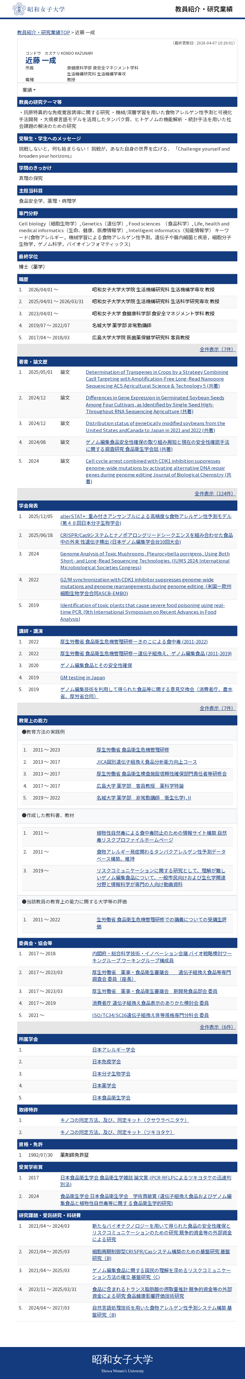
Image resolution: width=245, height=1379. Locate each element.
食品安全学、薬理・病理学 (47, 200)
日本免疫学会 (106, 1061)
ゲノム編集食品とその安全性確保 (96, 665)
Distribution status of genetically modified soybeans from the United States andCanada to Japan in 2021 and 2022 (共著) (155, 426)
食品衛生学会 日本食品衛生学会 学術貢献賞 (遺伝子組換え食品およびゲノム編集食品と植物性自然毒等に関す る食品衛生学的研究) (146, 1199)
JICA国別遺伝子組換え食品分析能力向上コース (147, 761)
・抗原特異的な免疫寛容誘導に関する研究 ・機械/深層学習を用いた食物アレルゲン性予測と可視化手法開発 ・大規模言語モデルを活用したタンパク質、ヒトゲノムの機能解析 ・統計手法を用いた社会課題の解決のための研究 (125, 119)
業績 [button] (27, 89)
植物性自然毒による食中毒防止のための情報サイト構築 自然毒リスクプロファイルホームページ (162, 836)
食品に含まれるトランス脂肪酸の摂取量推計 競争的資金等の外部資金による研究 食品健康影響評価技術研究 (162, 1292)
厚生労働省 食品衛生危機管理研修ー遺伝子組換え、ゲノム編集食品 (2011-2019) (146, 653)
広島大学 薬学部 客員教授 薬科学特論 (140, 785)
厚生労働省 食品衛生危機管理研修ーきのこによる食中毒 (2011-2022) (134, 641)
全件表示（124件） (215, 493)
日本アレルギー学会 (113, 1049)
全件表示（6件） (218, 1026)
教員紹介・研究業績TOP (43, 32)
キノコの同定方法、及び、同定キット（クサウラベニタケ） (124, 1119)
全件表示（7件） (218, 349)
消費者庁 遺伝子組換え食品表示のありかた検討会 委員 (150, 1002)
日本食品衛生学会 (111, 1097)
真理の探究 (31, 178)
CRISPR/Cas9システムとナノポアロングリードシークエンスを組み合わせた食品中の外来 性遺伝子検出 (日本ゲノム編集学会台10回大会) (146, 538)
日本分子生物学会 (111, 1073)
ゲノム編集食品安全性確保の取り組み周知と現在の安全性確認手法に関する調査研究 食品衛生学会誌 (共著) (157, 445)
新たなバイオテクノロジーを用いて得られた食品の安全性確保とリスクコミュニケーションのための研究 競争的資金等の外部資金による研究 (162, 1232)
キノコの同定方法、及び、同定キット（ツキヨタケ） (117, 1132)
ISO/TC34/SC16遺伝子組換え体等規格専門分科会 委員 (150, 1015)
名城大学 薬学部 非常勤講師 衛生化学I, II (144, 797)
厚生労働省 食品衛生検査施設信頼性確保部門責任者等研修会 (162, 773)
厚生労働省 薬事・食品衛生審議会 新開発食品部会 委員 (155, 991)
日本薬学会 (104, 1085)
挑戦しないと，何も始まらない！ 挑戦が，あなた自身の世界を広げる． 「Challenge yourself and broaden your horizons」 (124, 152)
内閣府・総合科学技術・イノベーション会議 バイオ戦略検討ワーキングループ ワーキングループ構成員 (162, 956)
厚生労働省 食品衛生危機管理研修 (133, 749)
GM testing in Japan (82, 677)
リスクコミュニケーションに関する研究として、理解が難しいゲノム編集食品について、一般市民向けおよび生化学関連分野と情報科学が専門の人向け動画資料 (161, 877)
